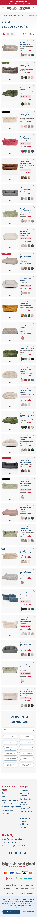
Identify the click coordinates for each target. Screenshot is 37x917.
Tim (16, 3)
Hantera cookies (28, 912)
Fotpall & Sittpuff (26, 818)
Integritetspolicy (26, 885)
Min (23, 3)
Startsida (4, 15)
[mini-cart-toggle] (34, 8)
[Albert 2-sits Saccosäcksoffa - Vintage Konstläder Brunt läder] (10, 170)
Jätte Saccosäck (26, 799)
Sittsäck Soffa (25, 808)
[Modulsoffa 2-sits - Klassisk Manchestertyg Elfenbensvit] (10, 698)
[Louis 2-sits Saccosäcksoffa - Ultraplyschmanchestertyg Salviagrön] (10, 534)
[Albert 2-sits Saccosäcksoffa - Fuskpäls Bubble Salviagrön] (10, 489)
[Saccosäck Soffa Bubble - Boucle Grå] (10, 649)
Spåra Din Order (8, 803)
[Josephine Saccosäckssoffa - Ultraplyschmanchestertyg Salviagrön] (10, 215)
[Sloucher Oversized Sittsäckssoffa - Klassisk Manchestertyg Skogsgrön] (10, 421)
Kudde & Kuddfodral (24, 823)
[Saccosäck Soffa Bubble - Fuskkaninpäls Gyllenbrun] (10, 397)
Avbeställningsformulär (11, 806)
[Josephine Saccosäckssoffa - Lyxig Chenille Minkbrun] (10, 556)
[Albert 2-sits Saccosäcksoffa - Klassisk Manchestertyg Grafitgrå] (10, 71)
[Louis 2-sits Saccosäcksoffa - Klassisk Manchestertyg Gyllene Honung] (10, 309)
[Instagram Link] (15, 854)
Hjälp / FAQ (6, 796)
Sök (3, 793)
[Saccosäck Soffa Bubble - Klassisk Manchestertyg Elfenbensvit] (10, 444)
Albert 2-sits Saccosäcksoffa (25, 190)
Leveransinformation (10, 800)
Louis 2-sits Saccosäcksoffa (25, 621)
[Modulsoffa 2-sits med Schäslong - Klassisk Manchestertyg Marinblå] (10, 601)
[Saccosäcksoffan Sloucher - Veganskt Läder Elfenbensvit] (10, 262)
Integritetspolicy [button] (18, 907)
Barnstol (23, 815)
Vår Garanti (6, 813)
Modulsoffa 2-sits (26, 693)
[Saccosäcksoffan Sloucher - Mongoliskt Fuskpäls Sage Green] (10, 96)
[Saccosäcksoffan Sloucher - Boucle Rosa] (10, 512)
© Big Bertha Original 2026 (24, 889)
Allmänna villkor (10, 885)
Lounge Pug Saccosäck (24, 794)
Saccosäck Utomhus (24, 803)
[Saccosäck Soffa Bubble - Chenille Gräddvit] (10, 286)
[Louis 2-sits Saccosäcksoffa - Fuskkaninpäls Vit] (10, 626)
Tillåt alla (11, 912)
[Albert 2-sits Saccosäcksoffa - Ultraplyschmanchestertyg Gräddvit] (10, 120)
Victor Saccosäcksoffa (27, 350)
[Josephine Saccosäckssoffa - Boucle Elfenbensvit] (10, 238)
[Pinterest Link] (20, 854)
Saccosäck (24, 790)
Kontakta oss (7, 810)
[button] (35, 55)
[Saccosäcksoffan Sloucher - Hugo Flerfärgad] (10, 577)
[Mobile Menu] (3, 8)
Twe (29, 3)
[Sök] (32, 730)
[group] (22, 54)
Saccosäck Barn (26, 811)
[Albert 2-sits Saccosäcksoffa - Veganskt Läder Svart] (10, 465)
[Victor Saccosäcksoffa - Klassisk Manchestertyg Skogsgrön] (10, 353)
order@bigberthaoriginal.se (13, 839)
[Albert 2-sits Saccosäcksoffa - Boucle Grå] (10, 193)
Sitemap (6, 889)
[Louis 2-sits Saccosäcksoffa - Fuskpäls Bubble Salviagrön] (10, 673)
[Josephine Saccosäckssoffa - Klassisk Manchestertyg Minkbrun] (10, 49)
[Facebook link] (10, 854)
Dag (10, 3)
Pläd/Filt (23, 827)
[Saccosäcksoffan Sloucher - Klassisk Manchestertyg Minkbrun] (10, 332)
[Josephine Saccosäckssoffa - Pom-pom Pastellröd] (10, 144)
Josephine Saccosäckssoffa (25, 138)
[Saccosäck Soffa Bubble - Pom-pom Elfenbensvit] (10, 374)
